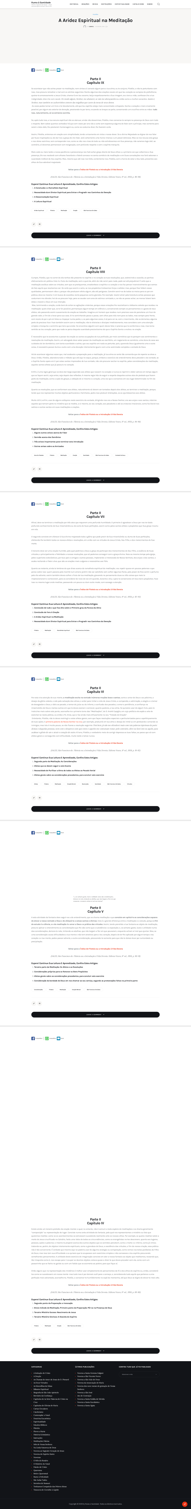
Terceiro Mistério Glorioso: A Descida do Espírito (55, 1225)
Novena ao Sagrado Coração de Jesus (49, 1359)
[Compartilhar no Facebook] (36, 70)
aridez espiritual (39, 210)
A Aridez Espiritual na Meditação (48, 617)
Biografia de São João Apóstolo (46, 1300)
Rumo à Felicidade (41, 1385)
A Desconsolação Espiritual (46, 197)
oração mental (71, 784)
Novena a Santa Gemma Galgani (90, 1281)
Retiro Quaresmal (41, 1382)
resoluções (85, 784)
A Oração (37, 1284)
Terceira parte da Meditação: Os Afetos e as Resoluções (58, 967)
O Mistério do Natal (42, 1372)
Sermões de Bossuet (42, 1391)
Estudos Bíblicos (40, 1333)
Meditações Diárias (41, 1349)
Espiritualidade (40, 1330)
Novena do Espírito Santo (44, 1362)
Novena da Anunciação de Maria (90, 1291)
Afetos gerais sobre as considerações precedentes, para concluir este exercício (69, 775)
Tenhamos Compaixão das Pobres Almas (50, 1394)
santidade (86, 455)
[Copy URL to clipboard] (33, 224)
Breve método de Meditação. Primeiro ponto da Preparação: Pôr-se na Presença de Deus (73, 1216)
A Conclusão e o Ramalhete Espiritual (51, 188)
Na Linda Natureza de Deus (45, 1356)
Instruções (38, 1346)
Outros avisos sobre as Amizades (49, 446)
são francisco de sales (90, 210)
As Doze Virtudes (41, 1291)
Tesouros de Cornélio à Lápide (46, 1398)
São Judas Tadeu (40, 1388)
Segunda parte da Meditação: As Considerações (55, 761)
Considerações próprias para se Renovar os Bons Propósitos (61, 971)
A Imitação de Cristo (42, 1281)
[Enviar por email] (60, 70)
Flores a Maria (39, 1339)
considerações (38, 989)
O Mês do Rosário (41, 1369)
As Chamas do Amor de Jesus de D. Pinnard (51, 1287)
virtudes (129, 784)
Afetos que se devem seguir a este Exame (52, 766)
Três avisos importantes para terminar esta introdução (58, 442)
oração (75, 210)
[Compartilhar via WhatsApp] (50, 70)
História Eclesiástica (42, 1343)
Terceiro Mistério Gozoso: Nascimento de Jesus (55, 1220)
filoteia (52, 210)
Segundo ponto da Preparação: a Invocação (53, 1211)
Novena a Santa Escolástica (88, 1310)
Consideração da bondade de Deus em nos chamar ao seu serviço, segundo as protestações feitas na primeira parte (85, 981)
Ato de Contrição (84, 1304)
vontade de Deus (120, 455)
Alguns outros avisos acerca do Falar (50, 433)
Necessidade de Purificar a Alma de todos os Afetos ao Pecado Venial (64, 770)
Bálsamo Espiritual (41, 1297)
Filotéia (95, 14)
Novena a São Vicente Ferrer (89, 1284)
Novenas (37, 1365)
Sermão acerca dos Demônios (47, 437)
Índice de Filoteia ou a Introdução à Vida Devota (101, 169)
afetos (36, 784)
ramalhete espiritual (63, 630)
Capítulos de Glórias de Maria (46, 1313)
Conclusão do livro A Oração (46, 612)
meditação (64, 210)
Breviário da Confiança (43, 1304)
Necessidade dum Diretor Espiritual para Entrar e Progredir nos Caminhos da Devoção (72, 192)
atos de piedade (39, 455)
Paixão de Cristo (40, 1375)
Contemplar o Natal (42, 1323)
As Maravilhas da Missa (43, 1294)
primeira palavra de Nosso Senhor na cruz (64, 722)
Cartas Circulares (41, 1317)
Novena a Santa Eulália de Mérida (91, 1307)
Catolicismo (38, 1320)
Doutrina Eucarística (42, 1326)
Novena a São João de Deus (88, 1287)
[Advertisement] (95, 43)
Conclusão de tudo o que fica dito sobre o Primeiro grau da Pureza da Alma (67, 608)
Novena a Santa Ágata (86, 1313)
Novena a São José (84, 1300)
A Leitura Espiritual (42, 201)
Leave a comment (94, 235)
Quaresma (38, 1378)
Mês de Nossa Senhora (43, 1352)
